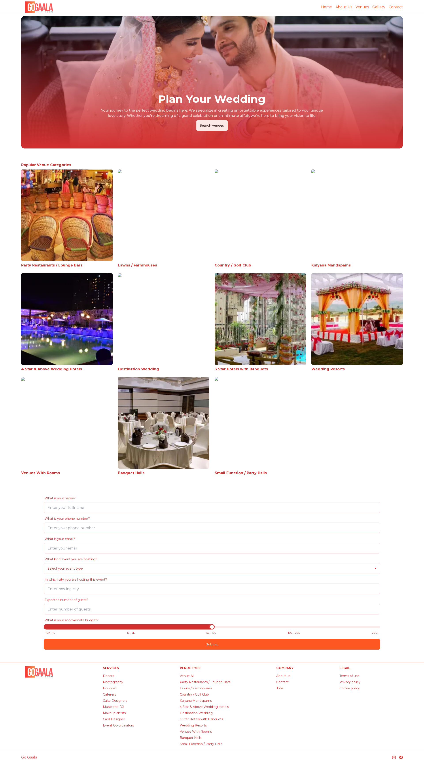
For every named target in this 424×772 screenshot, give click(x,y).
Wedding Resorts (193, 725)
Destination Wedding (196, 713)
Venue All (187, 676)
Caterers (109, 694)
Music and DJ (113, 707)
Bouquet (110, 688)
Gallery (378, 7)
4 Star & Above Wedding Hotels (204, 707)
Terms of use (349, 676)
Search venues (212, 125)
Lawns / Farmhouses (196, 688)
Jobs (279, 688)
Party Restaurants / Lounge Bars (205, 682)
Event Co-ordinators (118, 725)
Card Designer (114, 719)
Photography (113, 682)
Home (326, 7)
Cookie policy (349, 688)
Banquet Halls (190, 738)
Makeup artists (114, 713)
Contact (396, 7)
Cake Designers (115, 701)
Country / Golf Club (194, 694)
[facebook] (401, 757)
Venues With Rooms (196, 732)
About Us (343, 7)
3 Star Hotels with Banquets (201, 719)
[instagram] (394, 757)
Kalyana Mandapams (196, 701)
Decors (108, 676)
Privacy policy (349, 682)
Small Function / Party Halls (201, 744)
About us (283, 676)
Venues (362, 7)
